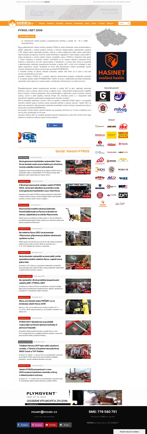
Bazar (94, 23)
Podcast (69, 23)
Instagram (38, 425)
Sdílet (55, 125)
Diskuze (110, 23)
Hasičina (50, 23)
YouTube (52, 425)
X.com (66, 425)
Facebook (24, 425)
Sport (87, 23)
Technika (59, 23)
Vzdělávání (78, 23)
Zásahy (42, 23)
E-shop (101, 23)
